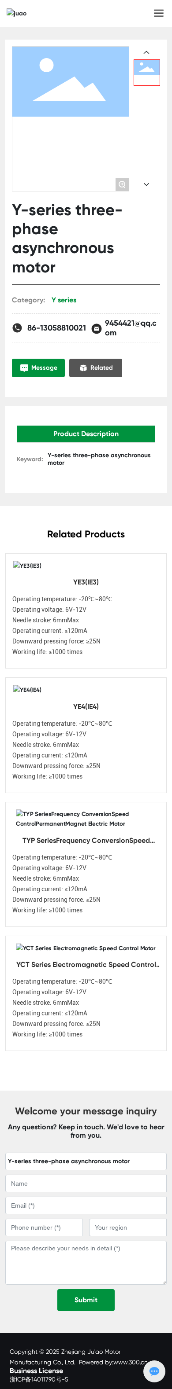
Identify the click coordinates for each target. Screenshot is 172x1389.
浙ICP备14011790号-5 (39, 1379)
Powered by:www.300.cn (113, 1362)
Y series (64, 300)
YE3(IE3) (86, 582)
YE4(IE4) (86, 706)
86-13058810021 (56, 328)
